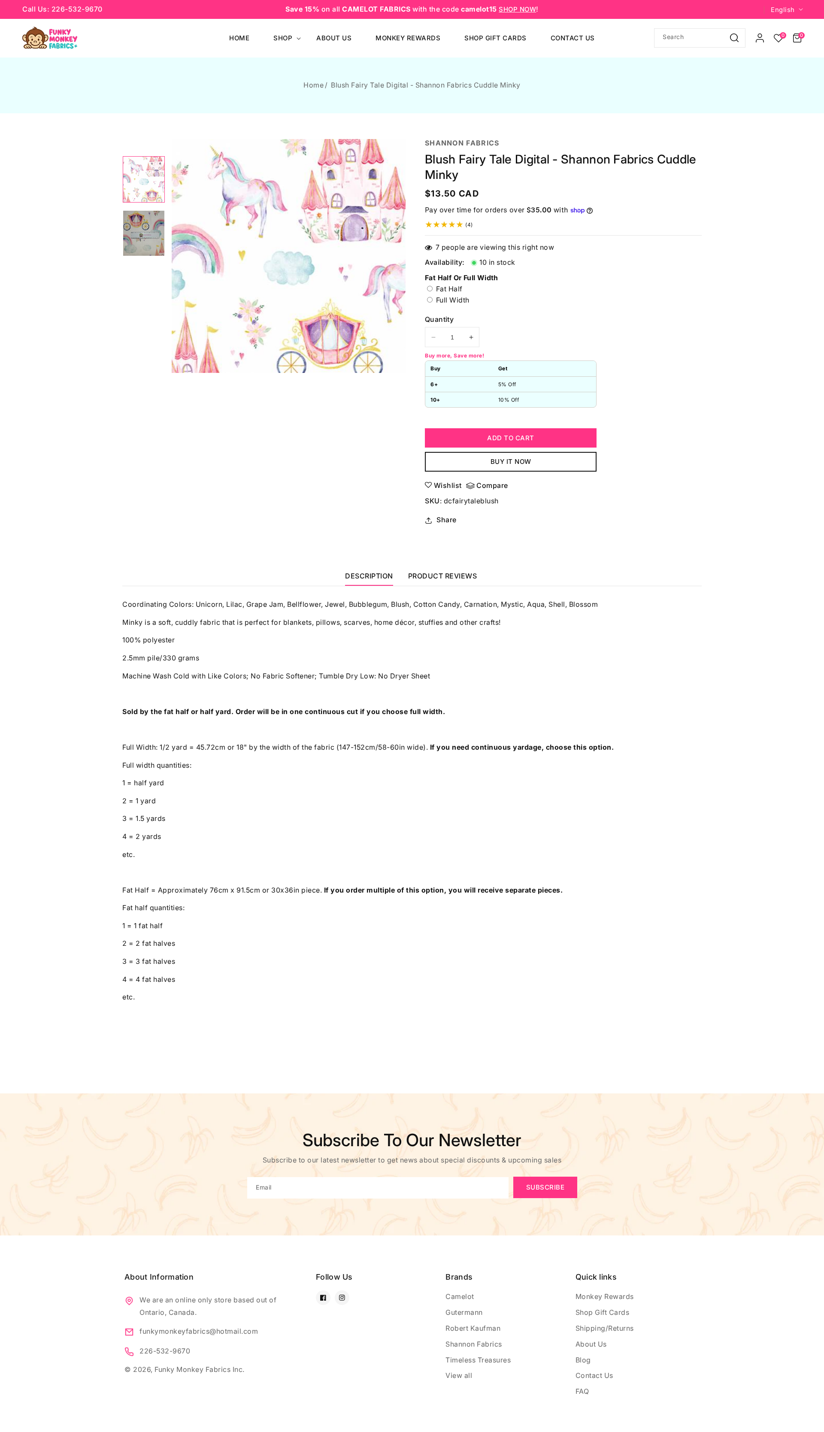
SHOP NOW (517, 9)
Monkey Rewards (605, 1296)
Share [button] (446, 519)
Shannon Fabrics (473, 1344)
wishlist (448, 485)
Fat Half (448, 289)
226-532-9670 (164, 1351)
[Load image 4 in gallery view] (144, 233)
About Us (591, 1344)
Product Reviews (442, 576)
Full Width (471, 300)
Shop (282, 38)
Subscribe (545, 1187)
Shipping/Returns (605, 1328)
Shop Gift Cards (603, 1312)
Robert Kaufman (472, 1328)
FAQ (582, 1391)
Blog (583, 1360)
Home (313, 85)
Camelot (459, 1296)
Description (369, 576)
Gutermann (464, 1312)
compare (492, 485)
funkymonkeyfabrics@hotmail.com (198, 1331)
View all (458, 1375)
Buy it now (511, 461)
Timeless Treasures (478, 1360)
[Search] (734, 37)
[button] (797, 38)
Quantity (439, 319)
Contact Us (594, 1375)
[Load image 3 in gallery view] (144, 179)
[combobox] (699, 38)
